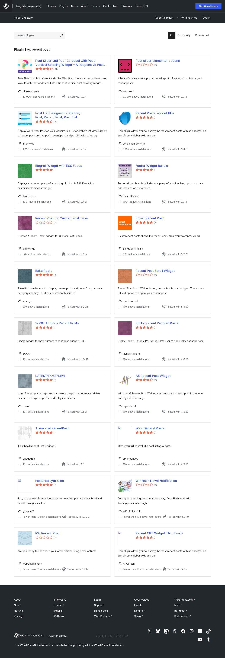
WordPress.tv (103, 616)
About (17, 599)
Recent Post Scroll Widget (155, 271)
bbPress (180, 610)
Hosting (18, 610)
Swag (139, 616)
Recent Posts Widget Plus (155, 113)
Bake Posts (43, 271)
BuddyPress (182, 616)
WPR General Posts (150, 428)
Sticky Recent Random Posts (157, 323)
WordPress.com (185, 599)
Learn (97, 599)
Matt (178, 605)
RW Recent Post (47, 533)
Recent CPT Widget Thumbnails (159, 533)
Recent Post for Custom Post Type (61, 218)
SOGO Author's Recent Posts (57, 323)
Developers (101, 610)
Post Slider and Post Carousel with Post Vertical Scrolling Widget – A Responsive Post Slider (69, 63)
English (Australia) (57, 635)
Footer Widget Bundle (152, 166)
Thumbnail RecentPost (52, 428)
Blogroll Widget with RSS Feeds (58, 166)
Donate (140, 610)
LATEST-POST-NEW (50, 376)
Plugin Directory (23, 17)
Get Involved (141, 599)
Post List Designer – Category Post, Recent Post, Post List (57, 115)
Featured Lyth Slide (49, 481)
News (17, 605)
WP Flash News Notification (156, 481)
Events (138, 605)
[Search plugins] (61, 35)
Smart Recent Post (150, 218)
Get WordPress (208, 6)
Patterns (59, 616)
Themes (59, 605)
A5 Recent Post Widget (153, 376)
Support (99, 605)
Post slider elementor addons (158, 61)
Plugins (58, 610)
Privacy (18, 616)
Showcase (60, 599)
